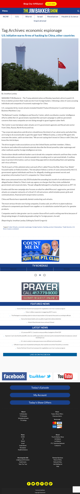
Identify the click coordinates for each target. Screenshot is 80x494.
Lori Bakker (57, 441)
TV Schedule (23, 416)
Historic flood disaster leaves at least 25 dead (41, 322)
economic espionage (25, 227)
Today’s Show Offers (57, 414)
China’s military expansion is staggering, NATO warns (41, 312)
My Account (40, 395)
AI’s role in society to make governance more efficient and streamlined (41, 341)
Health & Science (69, 16)
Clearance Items (57, 416)
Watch (23, 412)
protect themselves (55, 227)
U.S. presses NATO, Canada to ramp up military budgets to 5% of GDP (41, 332)
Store (57, 412)
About (58, 435)
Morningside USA (23, 458)
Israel (40, 16)
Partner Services (57, 458)
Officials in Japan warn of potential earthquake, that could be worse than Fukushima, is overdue (41, 344)
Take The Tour (23, 464)
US (23, 439)
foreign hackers (37, 227)
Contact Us (57, 445)
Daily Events (22, 462)
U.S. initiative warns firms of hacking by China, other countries (38, 35)
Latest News (40, 327)
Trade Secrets (67, 227)
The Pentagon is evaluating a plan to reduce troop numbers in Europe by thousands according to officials (41, 315)
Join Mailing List (57, 464)
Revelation (52, 16)
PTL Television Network (58, 443)
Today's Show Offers (40, 402)
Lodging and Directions (22, 460)
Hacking (45, 227)
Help (57, 466)
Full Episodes (23, 414)
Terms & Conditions (40, 490)
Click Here (51, 4)
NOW (6, 16)
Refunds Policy (58, 462)
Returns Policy (58, 460)
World (28, 16)
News (23, 435)
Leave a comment (13, 229)
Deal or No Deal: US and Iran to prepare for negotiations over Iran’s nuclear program (41, 308)
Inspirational (40, 20)
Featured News (40, 303)
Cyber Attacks (13, 227)
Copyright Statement (40, 492)
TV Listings (23, 420)
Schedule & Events (23, 418)
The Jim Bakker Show (57, 437)
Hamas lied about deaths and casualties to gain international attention (41, 319)
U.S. (17, 16)
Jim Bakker (40, 11)
